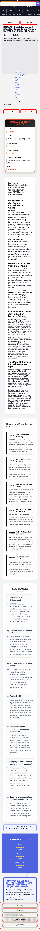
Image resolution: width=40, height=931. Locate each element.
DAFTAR (29, 22)
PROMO (21, 904)
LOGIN (10, 22)
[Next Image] (36, 56)
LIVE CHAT (21, 925)
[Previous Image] (3, 56)
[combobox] (18, 4)
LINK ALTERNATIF (21, 920)
